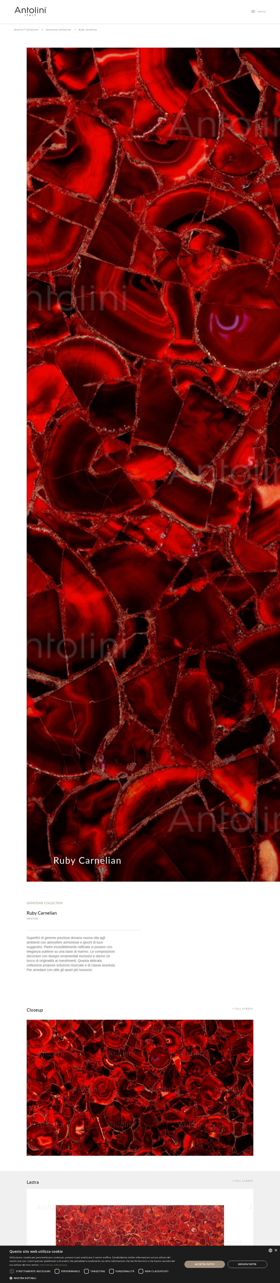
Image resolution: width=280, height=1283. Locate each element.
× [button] (275, 1250)
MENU (260, 11)
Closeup (35, 1009)
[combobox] (270, 1250)
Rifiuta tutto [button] (247, 1264)
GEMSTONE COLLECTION (45, 903)
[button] (94, 1278)
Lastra (33, 1182)
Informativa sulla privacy (53, 1264)
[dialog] (140, 1264)
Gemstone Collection (58, 29)
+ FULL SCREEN (242, 1008)
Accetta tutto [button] (204, 1264)
